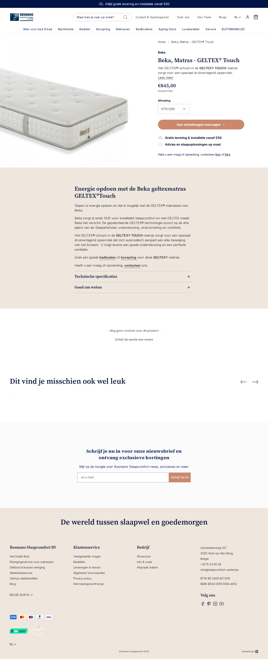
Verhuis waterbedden (24, 578)
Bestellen (79, 562)
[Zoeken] (125, 17)
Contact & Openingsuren (152, 17)
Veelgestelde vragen (87, 556)
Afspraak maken (147, 567)
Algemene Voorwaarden (89, 573)
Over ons (183, 17)
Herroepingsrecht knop (88, 584)
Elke (227, 154)
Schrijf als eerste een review (134, 339)
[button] (84, 29)
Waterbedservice (21, 573)
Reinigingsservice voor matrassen (32, 562)
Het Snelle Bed (19, 556)
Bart (218, 154)
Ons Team (204, 17)
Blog (13, 584)
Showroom (144, 556)
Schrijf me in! (180, 477)
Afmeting (164, 100)
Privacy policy (82, 578)
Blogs (223, 17)
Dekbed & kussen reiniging (27, 567)
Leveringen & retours (87, 567)
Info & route (144, 562)
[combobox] (102, 17)
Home (162, 42)
